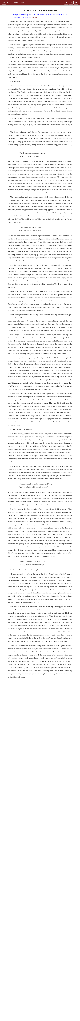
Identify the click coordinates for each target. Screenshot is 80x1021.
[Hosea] (76, 2)
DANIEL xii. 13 (36, 17)
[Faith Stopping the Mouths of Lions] (66, 2)
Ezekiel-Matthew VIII (16, 3)
